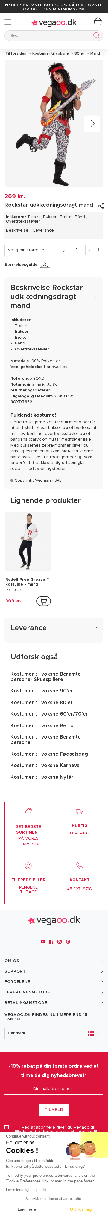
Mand (94, 53)
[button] (53, 1033)
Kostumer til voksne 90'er (41, 691)
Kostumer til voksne (50, 53)
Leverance (43, 230)
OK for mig (81, 1209)
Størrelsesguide (21, 265)
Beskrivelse (17, 230)
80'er (79, 53)
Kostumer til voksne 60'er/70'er (49, 714)
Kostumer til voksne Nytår (42, 777)
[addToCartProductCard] (43, 601)
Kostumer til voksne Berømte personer (45, 740)
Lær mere (27, 1209)
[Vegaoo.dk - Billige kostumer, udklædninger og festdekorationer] (53, 22)
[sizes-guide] (46, 265)
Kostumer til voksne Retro (42, 725)
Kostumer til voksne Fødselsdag (49, 754)
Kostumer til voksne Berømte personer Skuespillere (45, 677)
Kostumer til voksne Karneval (45, 765)
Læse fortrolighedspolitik (26, 1190)
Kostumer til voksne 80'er (41, 702)
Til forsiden (15, 53)
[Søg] (95, 36)
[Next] (92, 124)
